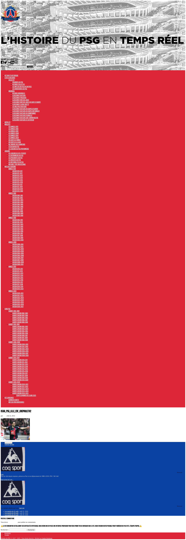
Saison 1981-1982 (17, 198)
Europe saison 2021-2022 (20, 386)
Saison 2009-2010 (17, 264)
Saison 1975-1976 (17, 182)
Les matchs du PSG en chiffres (22, 86)
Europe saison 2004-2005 (20, 351)
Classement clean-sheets (20, 104)
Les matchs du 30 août (11, 513)
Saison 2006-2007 (18, 258)
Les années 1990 (13, 131)
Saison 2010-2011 (17, 269)
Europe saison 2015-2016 (20, 371)
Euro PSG (7, 309)
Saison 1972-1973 (17, 175)
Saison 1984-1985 (17, 204)
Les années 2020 (14, 138)
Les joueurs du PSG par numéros (19, 149)
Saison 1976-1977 (17, 184)
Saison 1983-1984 (17, 202)
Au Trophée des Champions (17, 144)
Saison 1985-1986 (17, 206)
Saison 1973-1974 (17, 178)
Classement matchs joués (20, 100)
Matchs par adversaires (16, 402)
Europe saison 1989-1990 (20, 322)
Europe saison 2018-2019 (20, 378)
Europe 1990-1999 (14, 324)
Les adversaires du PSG (19, 89)
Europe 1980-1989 (14, 311)
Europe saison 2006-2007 (20, 353)
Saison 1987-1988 (17, 211)
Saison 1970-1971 (17, 171)
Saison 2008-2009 (18, 262)
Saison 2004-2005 (18, 253)
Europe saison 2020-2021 (20, 384)
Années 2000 (12, 242)
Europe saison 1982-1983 (20, 313)
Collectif (12, 80)
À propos (8, 443)
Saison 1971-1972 (17, 173)
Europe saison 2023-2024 (20, 391)
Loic (4, 416)
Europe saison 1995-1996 (20, 333)
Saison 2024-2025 (18, 302)
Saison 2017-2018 (17, 284)
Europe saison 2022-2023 (20, 389)
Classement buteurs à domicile (22, 115)
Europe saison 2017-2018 (20, 375)
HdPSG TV (7, 122)
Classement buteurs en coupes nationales (26, 111)
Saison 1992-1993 (17, 224)
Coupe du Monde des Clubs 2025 (26, 395)
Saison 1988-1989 (17, 213)
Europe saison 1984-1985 (20, 318)
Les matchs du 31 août (11, 511)
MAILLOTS (7, 124)
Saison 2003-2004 (18, 251)
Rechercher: (4, 66)
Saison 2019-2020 (17, 289)
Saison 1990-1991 (17, 220)
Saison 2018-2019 (17, 286)
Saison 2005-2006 (18, 255)
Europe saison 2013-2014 (20, 366)
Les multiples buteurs (19, 106)
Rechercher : (5, 530)
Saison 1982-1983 (17, 200)
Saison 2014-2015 (17, 278)
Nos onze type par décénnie (17, 164)
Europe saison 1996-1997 (20, 335)
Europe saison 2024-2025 (20, 393)
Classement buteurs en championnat (24, 113)
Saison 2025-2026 (18, 304)
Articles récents (9, 444)
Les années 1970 (13, 126)
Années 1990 (12, 218)
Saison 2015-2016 (17, 280)
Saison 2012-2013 (17, 273)
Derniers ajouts (14, 400)
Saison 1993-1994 (17, 226)
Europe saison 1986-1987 (20, 320)
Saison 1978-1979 (17, 189)
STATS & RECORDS (10, 78)
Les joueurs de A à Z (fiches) (17, 153)
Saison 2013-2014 (17, 275)
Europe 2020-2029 (14, 382)
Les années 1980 (13, 129)
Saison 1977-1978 (17, 186)
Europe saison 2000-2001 (20, 344)
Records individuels (18, 93)
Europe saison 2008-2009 (20, 355)
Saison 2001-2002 (17, 246)
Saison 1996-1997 (17, 233)
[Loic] (13, 470)
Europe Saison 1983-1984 (20, 315)
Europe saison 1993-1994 (20, 329)
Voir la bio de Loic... (7, 479)
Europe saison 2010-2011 (20, 360)
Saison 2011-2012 (17, 271)
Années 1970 (12, 169)
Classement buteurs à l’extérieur (23, 120)
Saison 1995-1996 (17, 231)
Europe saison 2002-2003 (20, 349)
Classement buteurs (19, 95)
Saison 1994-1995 (17, 229)
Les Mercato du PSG (15, 160)
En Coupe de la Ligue (15, 142)
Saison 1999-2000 (17, 240)
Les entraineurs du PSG (16, 155)
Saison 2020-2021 (17, 293)
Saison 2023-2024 (18, 300)
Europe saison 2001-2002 (20, 346)
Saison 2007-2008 (18, 260)
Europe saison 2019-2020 (20, 380)
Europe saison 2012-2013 (20, 364)
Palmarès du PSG (17, 82)
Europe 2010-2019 (14, 358)
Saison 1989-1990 (17, 215)
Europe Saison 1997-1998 (20, 338)
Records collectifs (18, 84)
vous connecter (12, 522)
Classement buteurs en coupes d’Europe (25, 109)
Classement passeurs (19, 98)
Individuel (12, 91)
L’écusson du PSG (14, 146)
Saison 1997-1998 (17, 235)
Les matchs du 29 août (11, 515)
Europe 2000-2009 (14, 342)
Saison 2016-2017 (17, 282)
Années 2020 (12, 291)
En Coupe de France (15, 140)
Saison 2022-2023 (18, 298)
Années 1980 (12, 193)
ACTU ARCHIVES (9, 398)
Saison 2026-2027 (18, 306)
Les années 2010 (13, 135)
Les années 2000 (14, 133)
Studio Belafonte (47, 538)
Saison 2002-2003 (18, 249)
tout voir (21, 508)
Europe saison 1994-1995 (20, 331)
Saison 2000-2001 (17, 244)
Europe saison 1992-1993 (20, 326)
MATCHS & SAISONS (10, 166)
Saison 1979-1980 (17, 191)
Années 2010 (12, 266)
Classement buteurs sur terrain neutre (25, 118)
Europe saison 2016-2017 (20, 373)
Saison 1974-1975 (17, 180)
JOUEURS (7, 151)
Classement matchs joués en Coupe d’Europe (26, 102)
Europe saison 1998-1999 (20, 340)
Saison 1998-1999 (17, 238)
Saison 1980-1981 (17, 195)
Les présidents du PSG (15, 158)
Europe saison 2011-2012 (20, 362)
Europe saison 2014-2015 (20, 369)
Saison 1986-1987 (17, 209)
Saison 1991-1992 (17, 222)
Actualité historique (11, 75)
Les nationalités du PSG (16, 162)
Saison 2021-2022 (17, 295)
